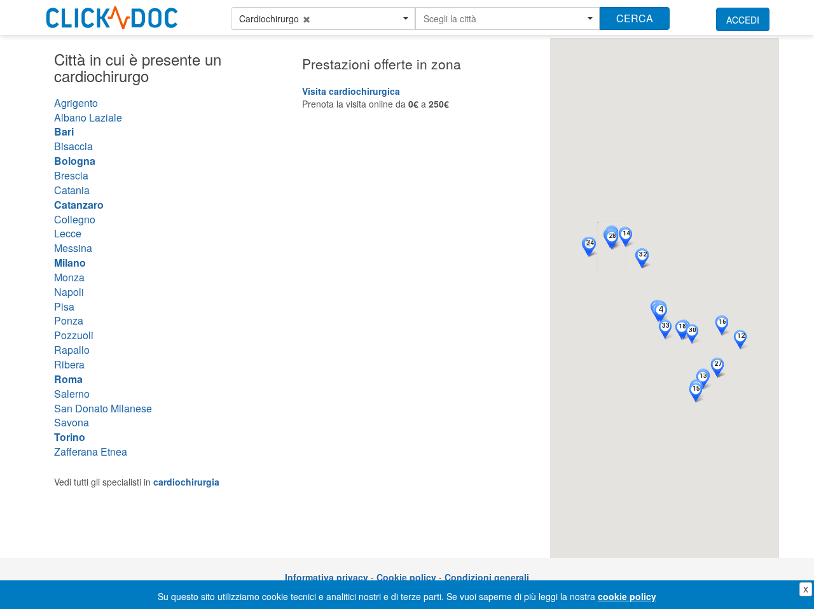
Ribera (69, 364)
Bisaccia (73, 146)
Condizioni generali (487, 577)
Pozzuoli (73, 335)
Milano (70, 262)
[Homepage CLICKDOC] (112, 15)
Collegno (74, 219)
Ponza (68, 320)
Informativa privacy (326, 577)
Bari (64, 131)
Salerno (72, 393)
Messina (73, 248)
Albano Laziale (88, 117)
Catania (72, 190)
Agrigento (76, 102)
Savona (71, 422)
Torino (69, 437)
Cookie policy (406, 577)
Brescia (71, 175)
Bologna (74, 160)
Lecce (67, 233)
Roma (68, 379)
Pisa (64, 306)
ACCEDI (742, 19)
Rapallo (72, 349)
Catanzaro (79, 204)
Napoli (69, 291)
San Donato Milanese (103, 408)
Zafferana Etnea (90, 451)
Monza (69, 277)
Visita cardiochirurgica (351, 91)
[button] (323, 18)
